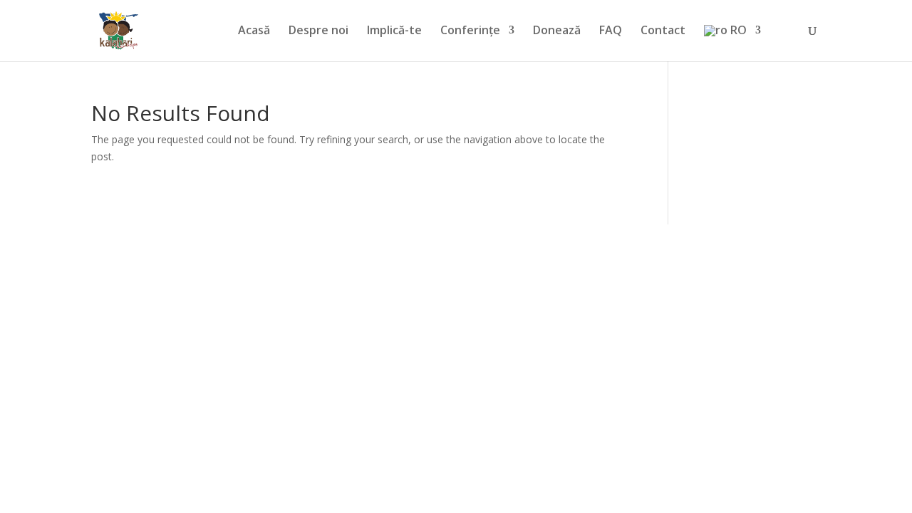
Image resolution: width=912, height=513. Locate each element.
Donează (557, 31)
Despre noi (318, 31)
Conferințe (470, 31)
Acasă (254, 31)
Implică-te (394, 31)
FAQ (610, 31)
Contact (663, 31)
